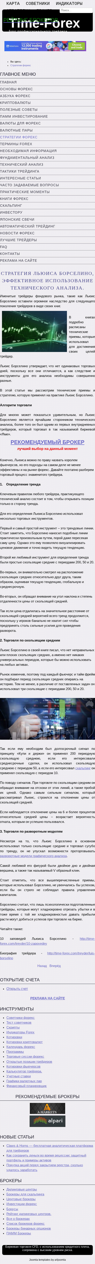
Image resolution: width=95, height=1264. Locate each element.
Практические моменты (25, 192)
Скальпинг (11, 205)
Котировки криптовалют (24, 1042)
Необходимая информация (28, 151)
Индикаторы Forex (20, 1032)
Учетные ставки (18, 1076)
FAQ (3, 247)
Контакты (10, 254)
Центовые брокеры (21, 1199)
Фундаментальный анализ (27, 158)
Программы (15, 1051)
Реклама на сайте (18, 260)
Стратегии (18, 10)
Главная (8, 82)
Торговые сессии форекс (25, 1056)
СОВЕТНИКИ (38, 3)
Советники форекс (20, 1017)
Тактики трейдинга (19, 171)
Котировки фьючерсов (23, 1066)
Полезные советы (19, 109)
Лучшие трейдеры (18, 240)
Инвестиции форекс (21, 1204)
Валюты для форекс (20, 123)
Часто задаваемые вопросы (29, 185)
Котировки (14, 1037)
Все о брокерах (18, 1219)
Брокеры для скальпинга (25, 1194)
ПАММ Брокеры (18, 1233)
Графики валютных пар (24, 1081)
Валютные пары (16, 130)
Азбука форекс (15, 96)
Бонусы (12, 1209)
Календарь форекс (20, 1047)
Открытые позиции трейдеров (29, 1061)
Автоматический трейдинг (27, 226)
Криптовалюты (15, 103)
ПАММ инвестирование (24, 116)
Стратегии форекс (19, 137)
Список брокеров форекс (25, 1223)
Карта (13, 3)
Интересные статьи (20, 178)
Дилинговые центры (21, 1189)
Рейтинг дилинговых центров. (28, 1214)
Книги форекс (14, 199)
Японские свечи (17, 219)
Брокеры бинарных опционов (28, 1228)
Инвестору (11, 212)
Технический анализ (21, 164)
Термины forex (16, 144)
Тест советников (18, 1022)
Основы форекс (16, 89)
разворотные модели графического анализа (33, 856)
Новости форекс (17, 233)
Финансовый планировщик (26, 1086)
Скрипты (13, 1027)
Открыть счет (17, 989)
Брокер (44, 10)
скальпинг (83, 768)
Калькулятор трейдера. (24, 1071)
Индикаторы (69, 3)
